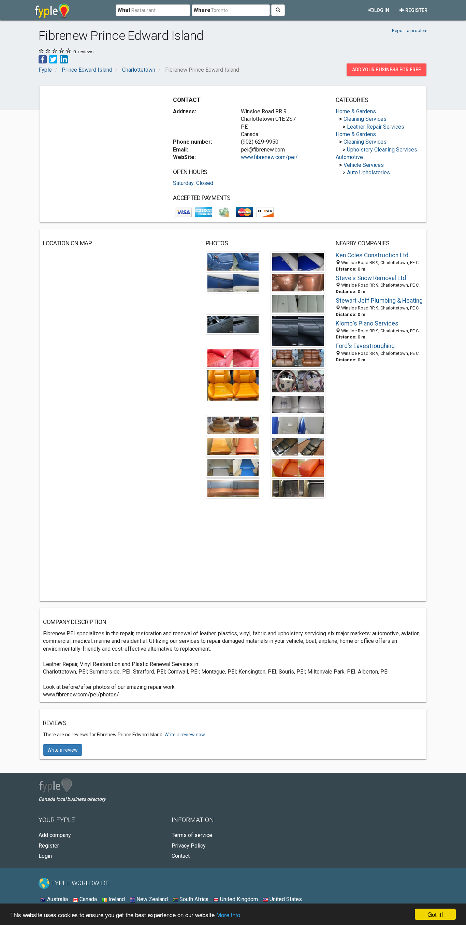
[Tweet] (53, 59)
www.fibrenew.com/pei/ (269, 157)
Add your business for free (386, 69)
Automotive (349, 157)
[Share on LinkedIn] (64, 59)
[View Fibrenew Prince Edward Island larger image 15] (233, 446)
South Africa (193, 899)
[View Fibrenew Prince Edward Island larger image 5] (298, 303)
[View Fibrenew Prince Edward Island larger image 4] (298, 282)
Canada (87, 899)
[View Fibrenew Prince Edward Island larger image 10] (233, 385)
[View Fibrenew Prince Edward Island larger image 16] (298, 446)
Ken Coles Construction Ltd (372, 255)
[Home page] (52, 10)
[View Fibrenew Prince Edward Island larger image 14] (298, 425)
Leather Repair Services (375, 127)
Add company (55, 835)
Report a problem (409, 30)
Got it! (435, 914)
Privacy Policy (189, 845)
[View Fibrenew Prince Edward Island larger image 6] (233, 324)
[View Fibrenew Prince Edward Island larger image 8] (233, 358)
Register (415, 10)
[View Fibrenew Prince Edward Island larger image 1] (233, 261)
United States (285, 899)
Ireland (116, 899)
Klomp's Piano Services (367, 323)
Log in (381, 10)
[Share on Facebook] (43, 59)
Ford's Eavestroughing (365, 346)
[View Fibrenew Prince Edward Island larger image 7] (298, 330)
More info (228, 914)
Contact (181, 856)
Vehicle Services (364, 165)
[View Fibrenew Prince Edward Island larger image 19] (233, 488)
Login (45, 856)
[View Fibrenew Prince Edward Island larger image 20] (298, 488)
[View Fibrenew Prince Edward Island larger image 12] (298, 404)
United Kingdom (238, 899)
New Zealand (151, 899)
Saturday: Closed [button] (193, 183)
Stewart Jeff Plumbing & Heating (379, 300)
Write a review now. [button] (185, 734)
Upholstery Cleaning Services (382, 149)
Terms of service (192, 835)
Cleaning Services (365, 119)
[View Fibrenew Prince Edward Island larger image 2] (298, 261)
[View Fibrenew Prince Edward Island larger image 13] (233, 424)
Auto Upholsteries (368, 172)
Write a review (62, 750)
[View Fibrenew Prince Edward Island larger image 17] (233, 467)
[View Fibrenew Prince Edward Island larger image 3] (233, 282)
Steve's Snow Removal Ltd (371, 278)
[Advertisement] (100, 137)
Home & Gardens (356, 111)
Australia (57, 899)
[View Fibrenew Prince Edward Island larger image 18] (298, 467)
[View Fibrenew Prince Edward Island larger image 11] (298, 381)
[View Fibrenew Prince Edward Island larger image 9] (298, 358)
